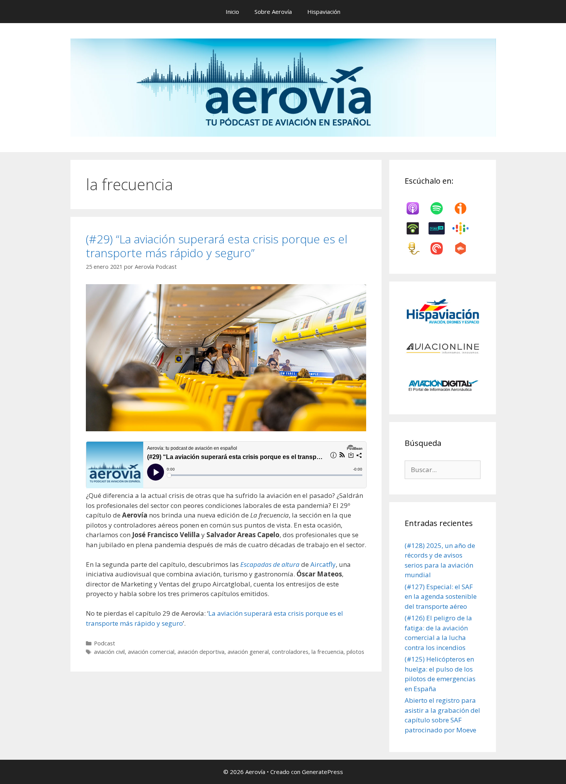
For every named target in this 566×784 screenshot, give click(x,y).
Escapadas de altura (270, 564)
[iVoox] (464, 208)
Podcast (104, 643)
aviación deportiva (201, 651)
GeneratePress (322, 772)
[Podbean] (417, 228)
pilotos (355, 651)
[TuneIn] (440, 228)
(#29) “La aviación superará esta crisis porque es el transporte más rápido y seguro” (216, 246)
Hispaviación (323, 11)
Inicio (232, 11)
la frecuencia (327, 651)
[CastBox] (464, 248)
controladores (290, 651)
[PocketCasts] (440, 248)
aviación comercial (151, 651)
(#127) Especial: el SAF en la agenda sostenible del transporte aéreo (441, 596)
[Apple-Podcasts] (417, 208)
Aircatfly (323, 564)
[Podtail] (417, 248)
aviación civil (109, 651)
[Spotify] (440, 208)
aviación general (248, 651)
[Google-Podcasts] (464, 228)
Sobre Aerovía (273, 11)
